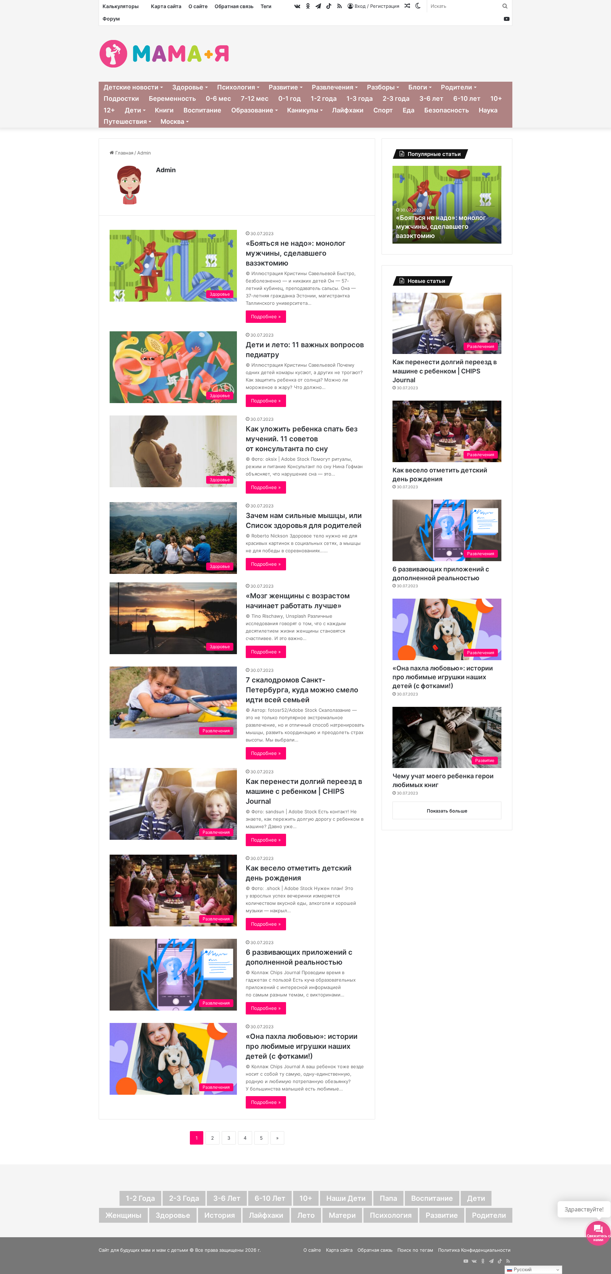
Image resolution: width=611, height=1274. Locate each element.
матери (342, 1215)
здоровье (173, 1215)
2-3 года (396, 98)
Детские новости (131, 87)
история (219, 1215)
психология (391, 1215)
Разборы (381, 87)
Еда (408, 110)
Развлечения (332, 87)
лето (306, 1215)
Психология (236, 87)
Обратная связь (234, 6)
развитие (442, 1215)
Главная (123, 153)
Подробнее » (266, 316)
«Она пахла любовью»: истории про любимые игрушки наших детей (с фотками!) (301, 1046)
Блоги (417, 87)
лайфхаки (266, 1215)
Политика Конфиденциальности (474, 1250)
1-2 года (324, 98)
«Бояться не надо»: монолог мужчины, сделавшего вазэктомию (295, 253)
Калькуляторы (121, 6)
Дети (133, 110)
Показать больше (447, 811)
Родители (456, 87)
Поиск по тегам (415, 1250)
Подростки (121, 98)
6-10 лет (467, 98)
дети (476, 1198)
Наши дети (346, 1198)
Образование (252, 110)
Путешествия (125, 121)
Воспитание (202, 110)
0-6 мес (218, 98)
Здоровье (187, 87)
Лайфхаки (347, 110)
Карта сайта (166, 6)
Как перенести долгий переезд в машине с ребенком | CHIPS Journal (304, 791)
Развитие (283, 87)
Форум (111, 19)
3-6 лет (431, 98)
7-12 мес (254, 98)
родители (489, 1215)
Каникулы (302, 110)
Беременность (172, 98)
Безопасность (446, 110)
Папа (388, 1198)
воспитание (432, 1198)
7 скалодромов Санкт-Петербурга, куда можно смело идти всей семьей (302, 690)
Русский (521, 1269)
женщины (123, 1215)
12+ (109, 110)
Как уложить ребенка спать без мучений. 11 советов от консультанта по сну (301, 439)
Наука (488, 110)
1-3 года (360, 98)
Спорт (383, 110)
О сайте (198, 6)
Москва (172, 121)
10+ (496, 98)
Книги (164, 110)
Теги (266, 6)
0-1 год (289, 98)
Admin (166, 170)
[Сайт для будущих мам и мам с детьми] (164, 54)
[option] (472, 205)
